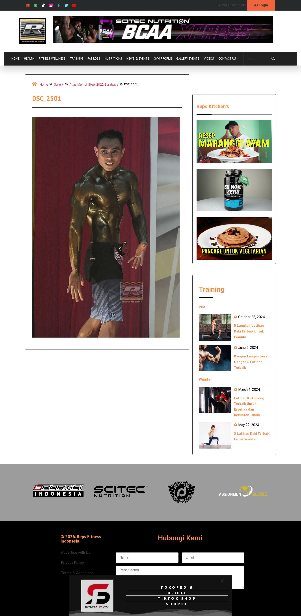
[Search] (273, 58)
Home (15, 58)
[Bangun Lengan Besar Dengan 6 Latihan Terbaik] (215, 358)
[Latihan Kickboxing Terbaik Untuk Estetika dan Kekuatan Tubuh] (215, 400)
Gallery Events (187, 58)
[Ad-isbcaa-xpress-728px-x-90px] (163, 41)
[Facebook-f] (59, 5)
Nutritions (113, 58)
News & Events (137, 58)
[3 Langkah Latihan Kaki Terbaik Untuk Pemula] (215, 327)
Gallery (59, 84)
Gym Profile (163, 58)
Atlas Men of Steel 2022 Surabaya (93, 84)
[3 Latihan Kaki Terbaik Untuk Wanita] (215, 435)
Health (29, 58)
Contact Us (227, 58)
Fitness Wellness (52, 58)
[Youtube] (74, 5)
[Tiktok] (43, 5)
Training (76, 58)
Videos (209, 58)
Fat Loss (93, 58)
